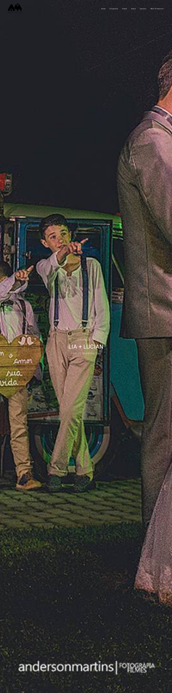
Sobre (133, 8)
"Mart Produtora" (157, 8)
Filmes (124, 8)
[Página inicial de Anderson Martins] (14, 9)
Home (103, 8)
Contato (143, 8)
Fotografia (114, 8)
